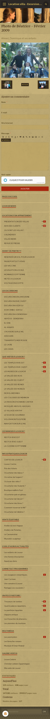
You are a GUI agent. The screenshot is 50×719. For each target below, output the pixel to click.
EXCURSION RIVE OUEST (15, 301)
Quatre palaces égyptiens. (24, 606)
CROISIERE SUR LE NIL (14, 331)
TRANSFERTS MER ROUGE (15, 340)
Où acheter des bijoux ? (14, 473)
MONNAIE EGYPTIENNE (14, 274)
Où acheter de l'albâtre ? (14, 512)
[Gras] (3, 137)
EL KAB (7, 323)
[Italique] (6, 137)
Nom (3, 102)
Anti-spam (6, 174)
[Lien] (26, 137)
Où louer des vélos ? (12, 481)
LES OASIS (8, 349)
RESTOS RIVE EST (12, 437)
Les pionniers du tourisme (15, 623)
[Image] (32, 137)
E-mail (4, 112)
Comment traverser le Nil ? (15, 507)
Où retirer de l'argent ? (13, 477)
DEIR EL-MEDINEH (12, 393)
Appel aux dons (10, 561)
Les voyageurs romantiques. (24, 575)
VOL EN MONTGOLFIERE (15, 419)
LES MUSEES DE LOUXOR (24, 371)
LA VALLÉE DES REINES (14, 384)
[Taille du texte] (12, 137)
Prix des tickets (10, 468)
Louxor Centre (10, 464)
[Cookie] (5, 714)
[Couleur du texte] (16, 137)
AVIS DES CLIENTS (24, 226)
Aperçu (7, 140)
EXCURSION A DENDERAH (15, 314)
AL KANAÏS (9, 327)
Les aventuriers (24, 637)
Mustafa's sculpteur (12, 539)
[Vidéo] (36, 137)
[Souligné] (9, 137)
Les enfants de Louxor (13, 552)
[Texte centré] (23, 137)
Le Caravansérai (10, 534)
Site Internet (7, 123)
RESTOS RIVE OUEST (13, 441)
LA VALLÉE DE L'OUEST (14, 380)
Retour (25, 85)
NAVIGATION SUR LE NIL (15, 423)
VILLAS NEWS (10, 239)
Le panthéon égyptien (24, 610)
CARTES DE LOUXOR (24, 460)
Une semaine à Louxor (13, 583)
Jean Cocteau (10, 579)
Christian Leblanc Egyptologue (17, 664)
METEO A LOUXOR (12, 279)
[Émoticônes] (42, 137)
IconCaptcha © (40, 182)
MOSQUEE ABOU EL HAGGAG (17, 406)
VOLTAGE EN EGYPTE (13, 283)
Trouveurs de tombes (24, 601)
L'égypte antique (11, 614)
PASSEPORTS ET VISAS (14, 261)
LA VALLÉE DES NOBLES (14, 389)
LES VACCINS (10, 266)
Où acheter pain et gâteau (15, 494)
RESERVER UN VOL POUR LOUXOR (19, 257)
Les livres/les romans (12, 641)
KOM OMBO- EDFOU (13, 310)
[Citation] (20, 137)
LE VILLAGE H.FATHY (13, 410)
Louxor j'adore (10, 659)
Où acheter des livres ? (13, 503)
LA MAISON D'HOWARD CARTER (18, 402)
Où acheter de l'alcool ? (13, 499)
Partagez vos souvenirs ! (14, 588)
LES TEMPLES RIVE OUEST (24, 367)
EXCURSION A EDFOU (13, 305)
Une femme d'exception (14, 557)
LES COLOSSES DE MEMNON (16, 397)
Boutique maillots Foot (13, 490)
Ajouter (25, 189)
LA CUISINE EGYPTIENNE (15, 446)
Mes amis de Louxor (12, 668)
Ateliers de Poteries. (12, 530)
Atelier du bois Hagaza (13, 525)
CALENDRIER (10, 234)
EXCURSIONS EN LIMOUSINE (16, 297)
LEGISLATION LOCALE (14, 270)
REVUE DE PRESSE (12, 243)
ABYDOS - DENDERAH (13, 318)
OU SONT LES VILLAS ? (14, 230)
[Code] (39, 137)
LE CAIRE (8, 344)
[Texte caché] (29, 137)
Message (5, 133)
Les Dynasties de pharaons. (15, 619)
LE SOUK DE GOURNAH (14, 415)
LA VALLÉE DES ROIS (13, 376)
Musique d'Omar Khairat (14, 646)
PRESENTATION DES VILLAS (24, 221)
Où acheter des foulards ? (15, 486)
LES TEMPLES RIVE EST (24, 363)
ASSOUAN (8, 336)
